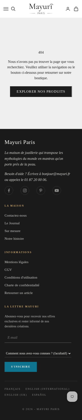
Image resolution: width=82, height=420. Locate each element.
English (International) (48, 389)
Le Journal (12, 223)
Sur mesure (12, 231)
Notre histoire (14, 238)
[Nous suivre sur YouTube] (56, 190)
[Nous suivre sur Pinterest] (40, 190)
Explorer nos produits (41, 91)
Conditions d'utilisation (21, 277)
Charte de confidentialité (22, 285)
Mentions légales (16, 262)
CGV (8, 270)
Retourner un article (19, 293)
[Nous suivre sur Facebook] (9, 190)
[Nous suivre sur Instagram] (24, 190)
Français (12, 389)
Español (39, 394)
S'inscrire (20, 366)
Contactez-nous (16, 215)
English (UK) (16, 394)
